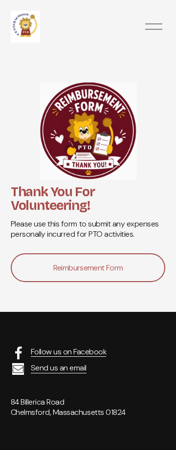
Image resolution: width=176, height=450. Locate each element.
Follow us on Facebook (69, 352)
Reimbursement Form (88, 268)
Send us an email (59, 368)
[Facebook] (18, 353)
